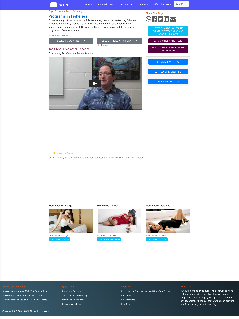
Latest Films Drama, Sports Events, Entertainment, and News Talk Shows (168, 31)
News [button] (87, 4)
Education (126, 4)
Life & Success (161, 4)
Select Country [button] (70, 40)
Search (181, 3)
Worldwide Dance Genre (108, 235)
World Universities (168, 71)
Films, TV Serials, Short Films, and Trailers (168, 49)
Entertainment (106, 4)
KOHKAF (64, 4)
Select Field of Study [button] (118, 40)
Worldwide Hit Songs (58, 235)
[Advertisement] (95, 132)
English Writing (168, 61)
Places (143, 4)
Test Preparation (168, 81)
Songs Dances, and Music (168, 41)
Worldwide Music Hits (156, 235)
